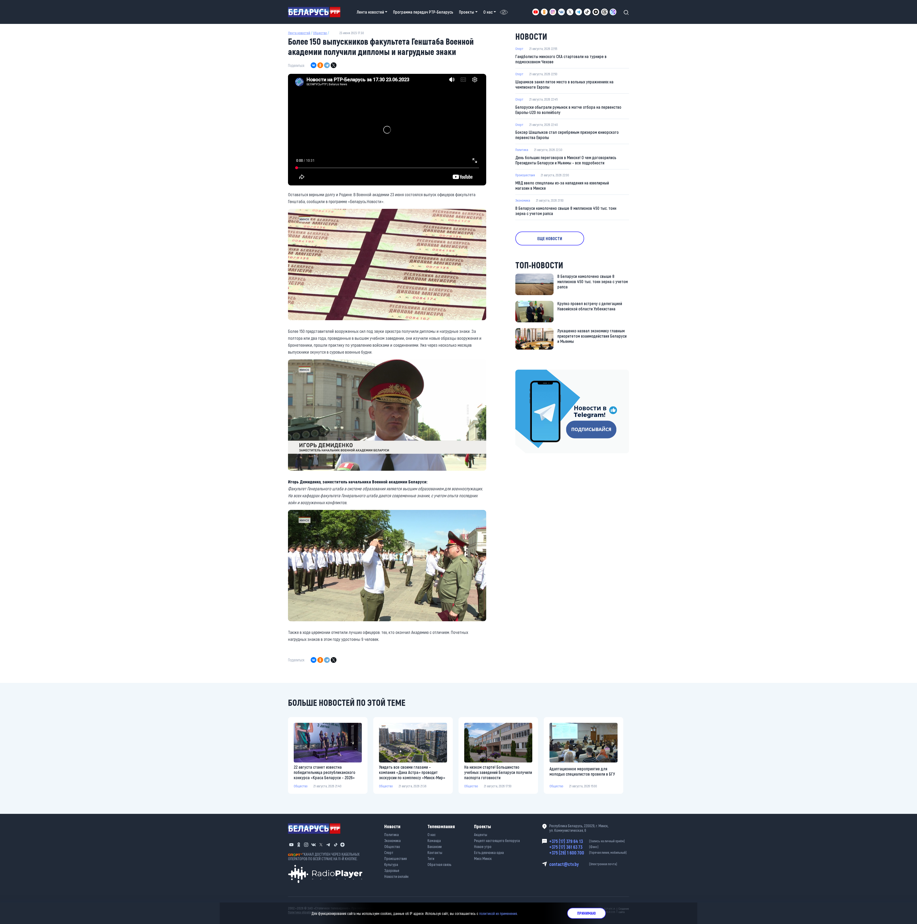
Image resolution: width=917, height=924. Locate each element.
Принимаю (586, 913)
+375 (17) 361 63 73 (573, 847)
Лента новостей (299, 33)
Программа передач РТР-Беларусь (423, 12)
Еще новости (549, 238)
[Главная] (316, 12)
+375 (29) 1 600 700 (588, 852)
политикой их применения (498, 913)
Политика (521, 150)
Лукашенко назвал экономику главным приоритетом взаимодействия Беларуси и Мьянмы (592, 336)
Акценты (480, 834)
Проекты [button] (466, 12)
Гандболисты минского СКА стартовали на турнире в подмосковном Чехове (561, 59)
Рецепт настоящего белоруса (497, 840)
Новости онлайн (396, 876)
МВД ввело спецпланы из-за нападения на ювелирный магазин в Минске (562, 185)
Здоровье (391, 870)
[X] (333, 65)
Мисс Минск (483, 858)
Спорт (519, 49)
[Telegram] (327, 65)
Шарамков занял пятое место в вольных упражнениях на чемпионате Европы (564, 84)
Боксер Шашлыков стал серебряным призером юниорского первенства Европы (567, 135)
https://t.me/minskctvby (535, 373)
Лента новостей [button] (370, 12)
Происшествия (525, 175)
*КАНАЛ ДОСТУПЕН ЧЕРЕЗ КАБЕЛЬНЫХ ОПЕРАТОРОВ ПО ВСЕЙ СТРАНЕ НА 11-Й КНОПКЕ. (324, 856)
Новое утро (482, 846)
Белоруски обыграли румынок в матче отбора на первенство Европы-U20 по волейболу (568, 109)
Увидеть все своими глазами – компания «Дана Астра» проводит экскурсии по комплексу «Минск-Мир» (412, 772)
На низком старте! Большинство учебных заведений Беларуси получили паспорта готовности (498, 772)
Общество (320, 33)
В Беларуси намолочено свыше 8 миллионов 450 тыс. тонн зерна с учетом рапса (565, 210)
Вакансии (434, 846)
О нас (431, 834)
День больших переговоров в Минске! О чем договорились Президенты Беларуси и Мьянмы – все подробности (565, 160)
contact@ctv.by (583, 864)
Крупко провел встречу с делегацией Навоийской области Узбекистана (589, 306)
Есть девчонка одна (489, 852)
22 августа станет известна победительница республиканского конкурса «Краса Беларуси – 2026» (324, 772)
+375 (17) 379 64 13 (587, 841)
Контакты (434, 852)
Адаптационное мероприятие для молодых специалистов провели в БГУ (582, 771)
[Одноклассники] (320, 65)
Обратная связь (439, 864)
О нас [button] (488, 12)
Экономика (522, 200)
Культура (391, 864)
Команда (434, 840)
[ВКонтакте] (313, 65)
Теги (430, 858)
